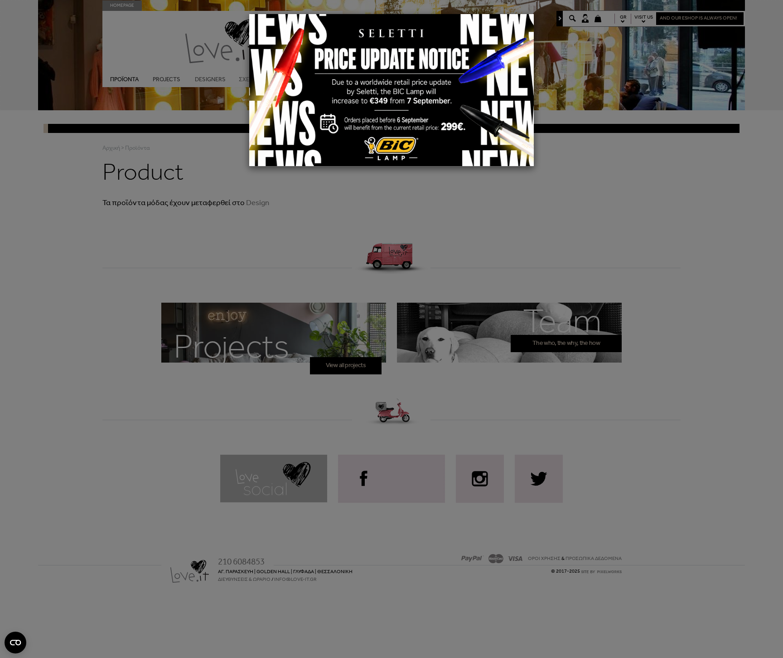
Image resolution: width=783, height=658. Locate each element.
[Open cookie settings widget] (15, 642)
